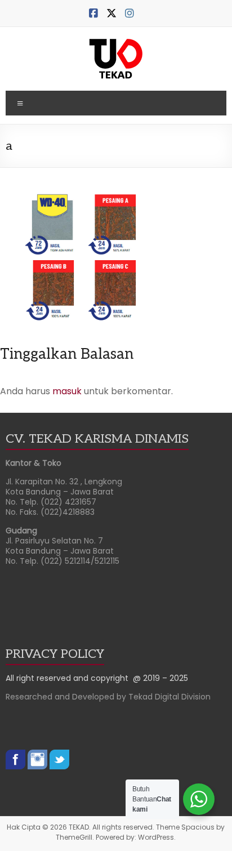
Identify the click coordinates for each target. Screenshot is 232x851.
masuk (67, 391)
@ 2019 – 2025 (160, 678)
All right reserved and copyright (69, 678)
